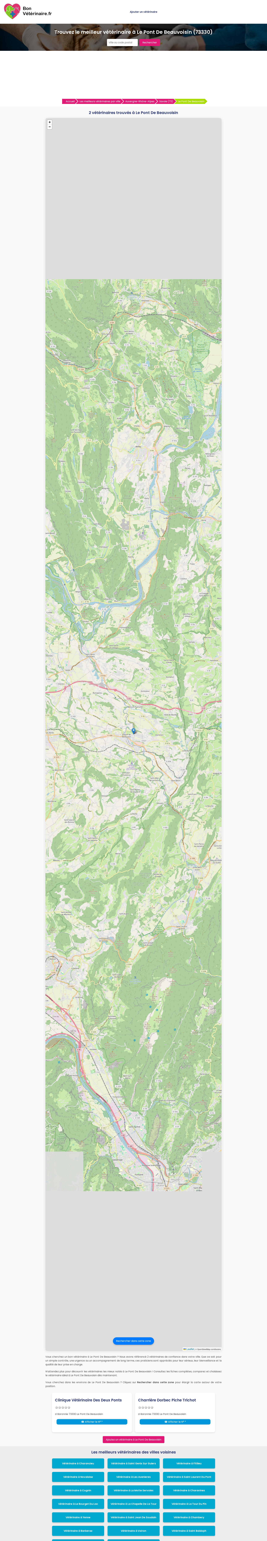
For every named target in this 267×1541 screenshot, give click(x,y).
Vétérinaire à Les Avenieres (133, 1477)
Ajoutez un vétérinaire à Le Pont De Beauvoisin (133, 1439)
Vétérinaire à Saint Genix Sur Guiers (133, 1463)
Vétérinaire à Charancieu (78, 1463)
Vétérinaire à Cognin (78, 1490)
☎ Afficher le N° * (92, 1422)
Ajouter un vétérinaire (143, 12)
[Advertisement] (133, 75)
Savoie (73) (166, 101)
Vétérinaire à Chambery (189, 1517)
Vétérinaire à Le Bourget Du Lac (78, 1504)
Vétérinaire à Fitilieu (188, 1463)
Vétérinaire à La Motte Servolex (133, 1490)
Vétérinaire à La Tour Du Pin (189, 1504)
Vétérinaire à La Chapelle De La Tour (134, 1504)
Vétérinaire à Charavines (189, 1490)
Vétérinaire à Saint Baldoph (189, 1531)
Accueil (70, 101)
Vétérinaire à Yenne (78, 1517)
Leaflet (190, 1349)
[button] (134, 731)
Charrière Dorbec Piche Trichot (167, 1400)
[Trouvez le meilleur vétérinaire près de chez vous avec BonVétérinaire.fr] (28, 18)
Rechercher (149, 42)
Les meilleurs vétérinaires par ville (100, 101)
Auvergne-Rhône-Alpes (139, 101)
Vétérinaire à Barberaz (78, 1531)
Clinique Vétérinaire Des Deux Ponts (88, 1400)
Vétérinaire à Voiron (133, 1531)
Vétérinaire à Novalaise (78, 1477)
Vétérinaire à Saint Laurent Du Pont (189, 1477)
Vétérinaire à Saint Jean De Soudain (133, 1517)
